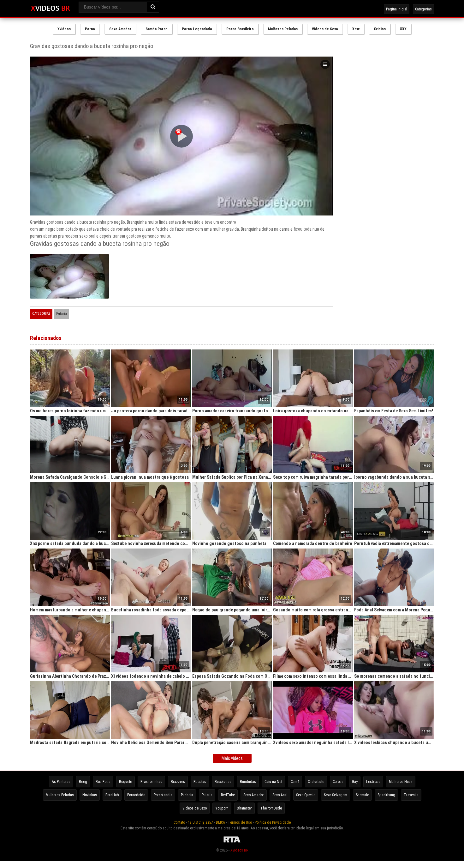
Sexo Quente (305, 795)
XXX (403, 29)
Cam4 (295, 781)
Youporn (222, 808)
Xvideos (64, 29)
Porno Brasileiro (240, 29)
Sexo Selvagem (335, 795)
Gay (355, 781)
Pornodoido (136, 795)
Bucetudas (223, 781)
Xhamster (244, 808)
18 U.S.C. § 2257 (200, 822)
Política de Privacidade (273, 822)
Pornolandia (163, 795)
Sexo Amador (120, 29)
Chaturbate (316, 781)
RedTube (228, 795)
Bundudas (248, 781)
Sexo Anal (280, 795)
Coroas (338, 781)
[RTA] (232, 842)
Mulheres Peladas (283, 29)
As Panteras (61, 781)
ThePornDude (271, 808)
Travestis (411, 795)
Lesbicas (373, 781)
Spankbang (386, 795)
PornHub (112, 795)
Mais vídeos (232, 758)
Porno (90, 29)
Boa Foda (103, 781)
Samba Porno (157, 29)
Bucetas (199, 781)
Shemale (362, 795)
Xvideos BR (239, 850)
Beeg (83, 781)
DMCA (220, 822)
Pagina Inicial (396, 9)
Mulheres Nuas (401, 781)
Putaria (61, 314)
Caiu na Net (273, 781)
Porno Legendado (197, 29)
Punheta (187, 795)
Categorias (423, 9)
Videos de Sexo (325, 29)
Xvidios (380, 29)
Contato (179, 822)
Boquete (125, 781)
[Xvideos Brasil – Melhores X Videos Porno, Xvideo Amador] (50, 8)
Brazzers (178, 781)
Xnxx (356, 29)
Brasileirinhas (151, 781)
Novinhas (89, 795)
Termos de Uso (240, 822)
